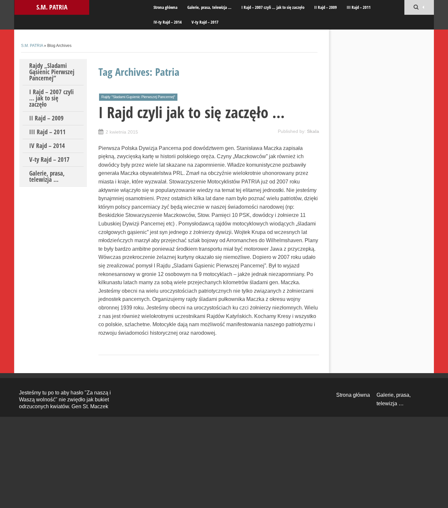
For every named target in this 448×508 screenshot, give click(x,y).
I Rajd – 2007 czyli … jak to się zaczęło (272, 7)
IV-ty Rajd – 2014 (167, 22)
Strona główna (165, 7)
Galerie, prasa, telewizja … (209, 7)
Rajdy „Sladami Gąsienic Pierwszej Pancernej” (51, 71)
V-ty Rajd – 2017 (205, 22)
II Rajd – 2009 (325, 7)
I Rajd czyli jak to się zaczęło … (191, 112)
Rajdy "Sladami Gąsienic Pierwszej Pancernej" (138, 97)
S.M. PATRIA (52, 7)
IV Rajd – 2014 (47, 145)
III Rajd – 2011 (359, 7)
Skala (313, 131)
